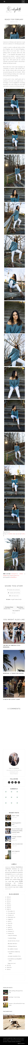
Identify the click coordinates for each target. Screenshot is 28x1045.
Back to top (21, 1043)
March (9, 929)
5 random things (12, 938)
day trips (7, 870)
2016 (8, 967)
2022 (8, 901)
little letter (7, 875)
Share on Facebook (14, 589)
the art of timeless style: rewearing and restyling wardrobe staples (17, 830)
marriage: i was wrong (14, 997)
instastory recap (14, 874)
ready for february (12, 935)
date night (20, 868)
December (10, 911)
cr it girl (12, 599)
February (10, 931)
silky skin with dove (12, 943)
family (21, 870)
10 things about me (12, 946)
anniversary (7, 867)
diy (11, 870)
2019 (8, 907)
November (10, 913)
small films (11, 881)
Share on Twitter (15, 592)
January (10, 933)
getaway (7, 872)
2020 (8, 905)
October (10, 915)
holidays (14, 872)
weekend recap (11, 887)
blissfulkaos (19, 867)
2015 (8, 969)
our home (20, 877)
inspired (9, 874)
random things (16, 879)
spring (16, 881)
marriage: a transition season (13, 673)
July (9, 921)
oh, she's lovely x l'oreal (13, 941)
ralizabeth (16, 610)
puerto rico (8, 879)
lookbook (12, 876)
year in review (8, 888)
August (9, 919)
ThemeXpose (18, 1041)
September (11, 917)
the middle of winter (13, 949)
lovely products (19, 876)
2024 (8, 897)
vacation (13, 885)
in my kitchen (19, 872)
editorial (15, 870)
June (9, 923)
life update (20, 874)
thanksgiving (8, 883)
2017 (8, 965)
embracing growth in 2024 (16, 823)
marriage (7, 877)
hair (10, 872)
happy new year (12, 963)
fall (18, 870)
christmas (14, 868)
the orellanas (18, 883)
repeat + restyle (15, 815)
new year (13, 877)
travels (7, 885)
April (9, 927)
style (20, 599)
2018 (8, 909)
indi (6, 874)
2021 (8, 903)
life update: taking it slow (9, 1014)
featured (17, 599)
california (8, 869)
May (9, 925)
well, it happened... (16, 851)
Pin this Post (15, 595)
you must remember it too (14, 956)
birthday (13, 867)
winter (17, 887)
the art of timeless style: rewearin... (12, 646)
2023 (8, 899)
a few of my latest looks (11, 699)
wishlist (21, 887)
